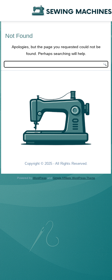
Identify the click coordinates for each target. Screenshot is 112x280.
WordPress (39, 177)
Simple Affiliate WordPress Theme (74, 177)
